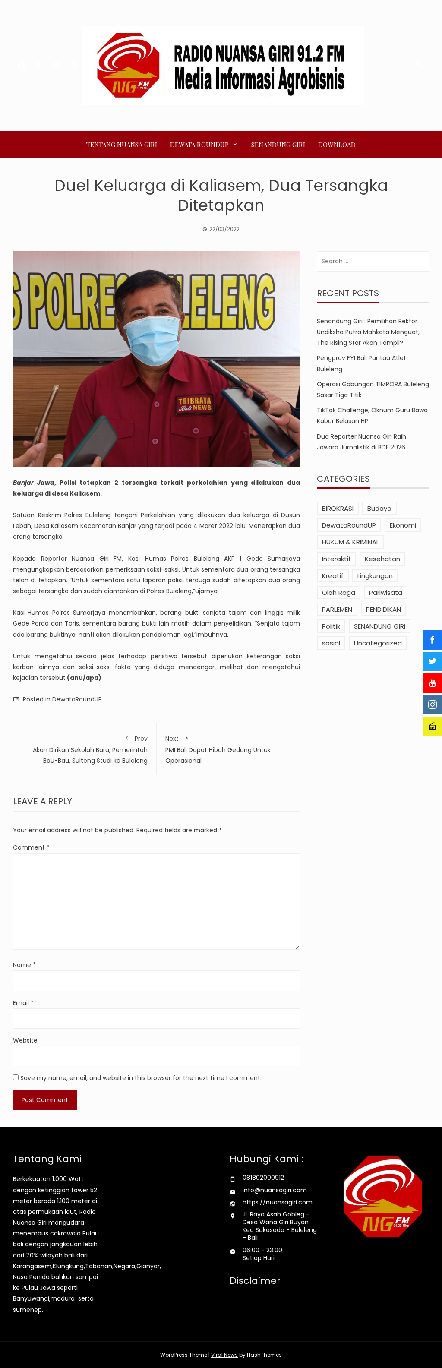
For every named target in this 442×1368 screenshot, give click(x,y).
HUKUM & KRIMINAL (350, 542)
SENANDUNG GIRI (278, 144)
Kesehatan (382, 558)
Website (25, 1040)
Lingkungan (375, 575)
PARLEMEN (337, 609)
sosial (331, 643)
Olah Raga (338, 592)
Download (337, 144)
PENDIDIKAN (383, 609)
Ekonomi (403, 525)
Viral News (224, 1355)
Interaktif (336, 558)
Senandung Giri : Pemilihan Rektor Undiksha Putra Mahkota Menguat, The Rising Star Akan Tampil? (368, 332)
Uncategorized (378, 643)
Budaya (379, 508)
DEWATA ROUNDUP (199, 144)
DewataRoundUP (77, 699)
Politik (331, 626)
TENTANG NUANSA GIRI (121, 144)
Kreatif (333, 575)
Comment (31, 847)
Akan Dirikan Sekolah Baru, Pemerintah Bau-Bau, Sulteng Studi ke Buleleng (90, 749)
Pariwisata (385, 592)
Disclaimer (255, 1280)
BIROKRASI (338, 508)
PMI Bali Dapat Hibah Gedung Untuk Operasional (218, 749)
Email (23, 1002)
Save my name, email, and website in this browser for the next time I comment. (141, 1078)
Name (24, 964)
